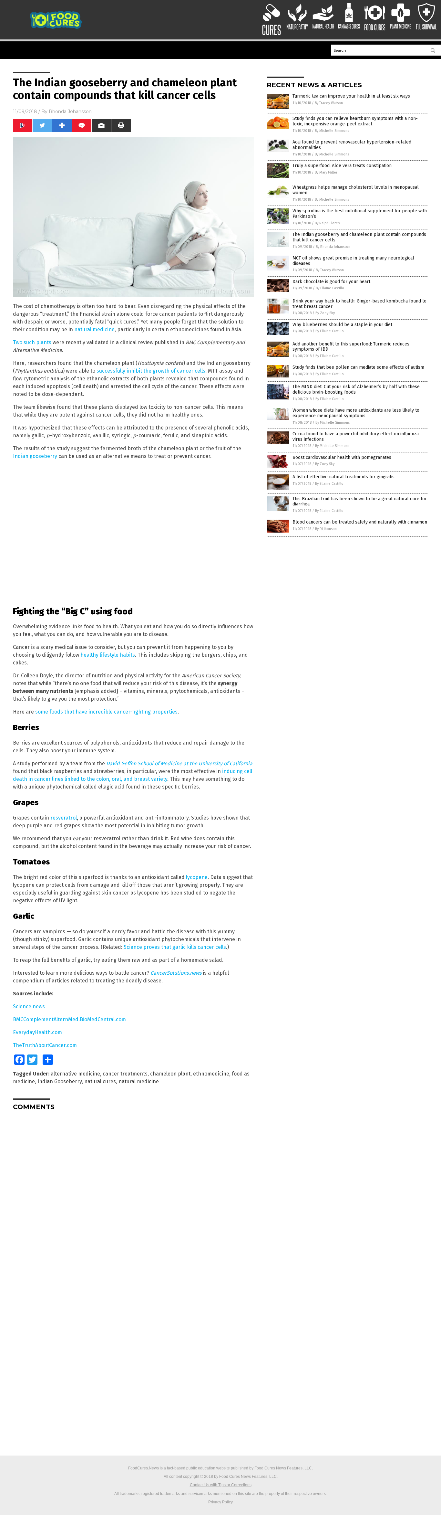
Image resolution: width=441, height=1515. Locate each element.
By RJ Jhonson (326, 529)
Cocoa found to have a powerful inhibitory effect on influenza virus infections (355, 436)
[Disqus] (133, 1196)
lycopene (197, 877)
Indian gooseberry (35, 456)
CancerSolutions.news (175, 973)
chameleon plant (170, 1074)
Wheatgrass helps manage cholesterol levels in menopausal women (355, 190)
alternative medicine (75, 1074)
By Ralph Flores (327, 223)
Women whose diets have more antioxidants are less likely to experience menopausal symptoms (355, 413)
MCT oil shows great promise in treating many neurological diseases (353, 260)
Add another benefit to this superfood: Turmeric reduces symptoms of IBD (350, 346)
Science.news (29, 1006)
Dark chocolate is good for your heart (331, 281)
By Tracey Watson (329, 103)
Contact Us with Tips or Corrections (220, 1485)
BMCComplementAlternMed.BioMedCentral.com (69, 1019)
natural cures (100, 1081)
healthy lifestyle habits (107, 655)
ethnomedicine (211, 1074)
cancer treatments (125, 1074)
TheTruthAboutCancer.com (45, 1045)
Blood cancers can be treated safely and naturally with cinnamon (359, 522)
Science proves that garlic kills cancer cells (175, 947)
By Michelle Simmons (332, 131)
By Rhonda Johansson (333, 247)
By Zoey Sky (325, 313)
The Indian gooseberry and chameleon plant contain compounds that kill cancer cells (359, 237)
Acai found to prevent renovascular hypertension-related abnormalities (351, 144)
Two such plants (32, 342)
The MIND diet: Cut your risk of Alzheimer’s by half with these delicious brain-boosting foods (356, 389)
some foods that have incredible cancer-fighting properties (106, 712)
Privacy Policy (220, 1502)
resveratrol (63, 818)
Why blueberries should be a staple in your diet (342, 324)
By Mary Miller (326, 172)
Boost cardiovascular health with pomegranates (341, 457)
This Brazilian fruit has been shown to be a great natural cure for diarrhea (359, 501)
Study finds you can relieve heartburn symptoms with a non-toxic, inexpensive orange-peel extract (355, 121)
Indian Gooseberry (59, 1081)
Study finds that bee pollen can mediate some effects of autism (358, 367)
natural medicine (94, 329)
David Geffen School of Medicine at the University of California (179, 763)
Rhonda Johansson (70, 111)
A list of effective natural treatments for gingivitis (343, 477)
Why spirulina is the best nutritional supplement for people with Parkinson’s (359, 213)
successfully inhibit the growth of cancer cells (151, 371)
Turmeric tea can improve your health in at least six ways (351, 96)
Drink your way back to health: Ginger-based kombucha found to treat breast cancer (359, 303)
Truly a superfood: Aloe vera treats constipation (342, 165)
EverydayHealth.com (37, 1032)
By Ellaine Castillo (330, 288)
